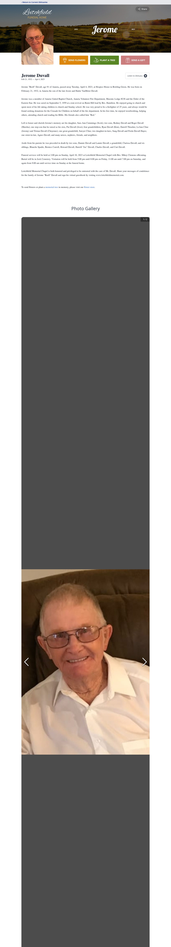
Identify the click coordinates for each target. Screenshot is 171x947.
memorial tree (51, 186)
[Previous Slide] (26, 662)
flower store (89, 186)
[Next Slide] (145, 662)
